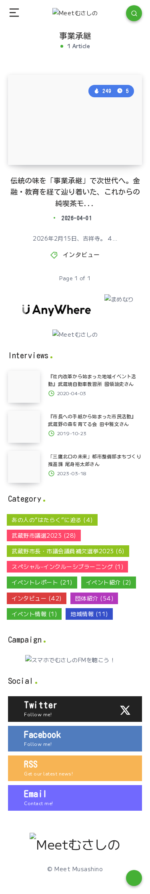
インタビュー (81, 255)
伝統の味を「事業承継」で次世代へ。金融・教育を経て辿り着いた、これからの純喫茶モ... (75, 192)
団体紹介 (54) (94, 598)
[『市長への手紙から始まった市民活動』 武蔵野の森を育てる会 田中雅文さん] (24, 427)
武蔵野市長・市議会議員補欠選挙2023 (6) (68, 551)
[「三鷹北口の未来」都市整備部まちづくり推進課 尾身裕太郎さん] (24, 467)
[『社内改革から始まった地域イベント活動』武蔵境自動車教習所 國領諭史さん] (24, 387)
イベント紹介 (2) (108, 582)
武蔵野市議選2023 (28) (44, 535)
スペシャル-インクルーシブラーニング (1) (67, 567)
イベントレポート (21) (42, 582)
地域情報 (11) (89, 614)
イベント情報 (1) (34, 614)
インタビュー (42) (37, 598)
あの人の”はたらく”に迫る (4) (52, 520)
